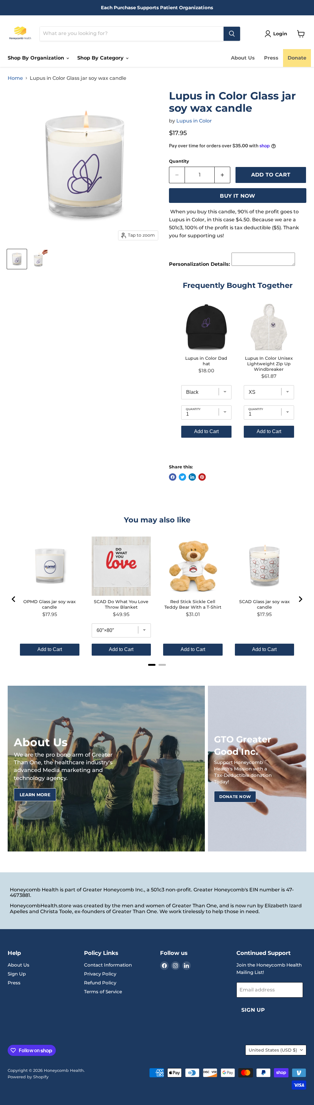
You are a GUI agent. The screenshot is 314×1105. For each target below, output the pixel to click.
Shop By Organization (37, 58)
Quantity (179, 161)
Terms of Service (103, 992)
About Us (243, 58)
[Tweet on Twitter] (182, 477)
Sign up (253, 1010)
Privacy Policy (100, 974)
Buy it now (237, 196)
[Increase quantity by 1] (222, 175)
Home (15, 78)
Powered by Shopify (28, 1076)
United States (273, 1050)
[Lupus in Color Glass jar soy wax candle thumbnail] (17, 259)
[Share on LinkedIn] (192, 477)
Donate (297, 58)
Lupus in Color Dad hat (206, 360)
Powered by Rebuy (237, 455)
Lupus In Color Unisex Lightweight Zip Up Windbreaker (269, 363)
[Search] (232, 34)
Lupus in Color (194, 121)
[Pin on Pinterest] (202, 477)
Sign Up (17, 974)
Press (271, 58)
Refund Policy (100, 983)
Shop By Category (101, 58)
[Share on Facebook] (172, 477)
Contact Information (108, 965)
